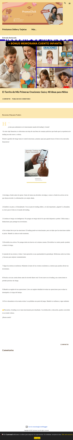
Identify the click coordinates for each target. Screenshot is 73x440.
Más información (67, 434)
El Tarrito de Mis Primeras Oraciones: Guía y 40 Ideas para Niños (35, 92)
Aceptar (37, 438)
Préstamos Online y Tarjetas (14, 29)
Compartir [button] (6, 99)
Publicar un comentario (21, 99)
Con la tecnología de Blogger (37, 427)
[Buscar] (65, 3)
